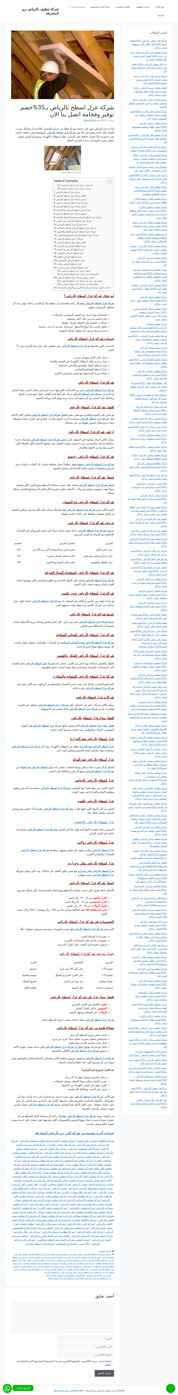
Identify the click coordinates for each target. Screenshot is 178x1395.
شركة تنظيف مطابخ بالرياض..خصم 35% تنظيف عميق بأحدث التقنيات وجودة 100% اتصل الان (149, 226)
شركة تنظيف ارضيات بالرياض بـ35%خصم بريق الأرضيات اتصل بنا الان (149, 261)
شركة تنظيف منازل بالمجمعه (70, 1164)
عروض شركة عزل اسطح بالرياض (71, 213)
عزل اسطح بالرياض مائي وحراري (73, 267)
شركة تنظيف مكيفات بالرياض (36, 1140)
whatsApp (7, 1388)
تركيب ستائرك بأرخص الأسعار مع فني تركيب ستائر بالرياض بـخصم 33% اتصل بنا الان (148, 753)
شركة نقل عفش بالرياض (52, 1148)
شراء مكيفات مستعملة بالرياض (95, 1188)
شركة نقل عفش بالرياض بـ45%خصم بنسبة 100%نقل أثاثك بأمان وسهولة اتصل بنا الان (148, 44)
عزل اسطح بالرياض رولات (69, 263)
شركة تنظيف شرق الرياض (50, 1200)
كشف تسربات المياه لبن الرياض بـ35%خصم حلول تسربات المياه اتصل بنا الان (148, 522)
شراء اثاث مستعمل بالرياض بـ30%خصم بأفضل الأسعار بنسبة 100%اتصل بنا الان (150, 925)
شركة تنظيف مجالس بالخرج (55, 1184)
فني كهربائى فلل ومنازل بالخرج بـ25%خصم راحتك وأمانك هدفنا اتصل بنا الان (148, 1103)
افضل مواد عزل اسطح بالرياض (71, 242)
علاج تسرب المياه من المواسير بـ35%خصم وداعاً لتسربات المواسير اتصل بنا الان (78, 1275)
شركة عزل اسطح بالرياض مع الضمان (73, 210)
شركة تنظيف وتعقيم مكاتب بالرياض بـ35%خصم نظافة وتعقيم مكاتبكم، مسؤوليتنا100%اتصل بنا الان (149, 961)
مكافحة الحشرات (122, 7)
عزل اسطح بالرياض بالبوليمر (70, 253)
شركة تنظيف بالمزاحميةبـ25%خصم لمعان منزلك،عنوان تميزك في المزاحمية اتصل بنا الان (149, 1008)
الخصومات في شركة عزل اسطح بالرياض (80, 274)
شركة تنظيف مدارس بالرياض (83, 1156)
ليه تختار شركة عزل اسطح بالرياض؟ (77, 185)
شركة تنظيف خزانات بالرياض (44, 1212)
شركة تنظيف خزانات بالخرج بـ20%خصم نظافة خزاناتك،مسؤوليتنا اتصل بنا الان (149, 1020)
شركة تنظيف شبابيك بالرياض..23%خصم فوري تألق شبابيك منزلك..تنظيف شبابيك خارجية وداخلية (148, 327)
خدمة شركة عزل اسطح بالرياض (72, 224)
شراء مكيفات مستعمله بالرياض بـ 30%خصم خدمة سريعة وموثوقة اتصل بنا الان (148, 1080)
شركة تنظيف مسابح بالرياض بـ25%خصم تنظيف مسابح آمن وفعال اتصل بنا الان (149, 984)
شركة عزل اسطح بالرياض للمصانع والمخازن (77, 235)
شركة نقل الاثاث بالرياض (58, 1152)
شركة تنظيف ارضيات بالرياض (58, 1231)
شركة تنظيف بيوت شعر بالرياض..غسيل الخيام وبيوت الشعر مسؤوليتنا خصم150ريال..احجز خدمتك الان (147, 878)
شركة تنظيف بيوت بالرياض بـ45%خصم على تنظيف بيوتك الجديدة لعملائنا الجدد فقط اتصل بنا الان (147, 1031)
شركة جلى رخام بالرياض (80, 1223)
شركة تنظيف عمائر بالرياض (68, 1180)
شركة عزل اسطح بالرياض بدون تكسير (74, 220)
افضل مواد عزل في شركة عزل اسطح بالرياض (82, 281)
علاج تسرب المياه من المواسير (72, 1243)
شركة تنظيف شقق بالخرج (52, 1208)
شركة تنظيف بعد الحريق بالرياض (49, 1156)
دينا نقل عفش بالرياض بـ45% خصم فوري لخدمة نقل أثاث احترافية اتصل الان (149, 68)
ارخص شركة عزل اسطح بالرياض (71, 199)
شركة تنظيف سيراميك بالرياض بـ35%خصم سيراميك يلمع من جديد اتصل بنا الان (149, 583)
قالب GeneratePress (64, 1390)
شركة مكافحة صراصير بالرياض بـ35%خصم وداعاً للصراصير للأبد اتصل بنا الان (79, 1278)
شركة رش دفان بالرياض (26, 1231)
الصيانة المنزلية (78, 7)
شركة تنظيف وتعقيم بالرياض (37, 1164)
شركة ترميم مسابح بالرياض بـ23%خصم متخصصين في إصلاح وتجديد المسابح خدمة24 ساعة (151, 351)
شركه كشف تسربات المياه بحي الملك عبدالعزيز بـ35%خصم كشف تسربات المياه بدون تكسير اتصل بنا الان (148, 511)
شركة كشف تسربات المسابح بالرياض (92, 1235)
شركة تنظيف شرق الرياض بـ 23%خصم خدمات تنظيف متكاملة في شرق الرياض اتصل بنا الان (147, 339)
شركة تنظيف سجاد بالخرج (88, 1152)
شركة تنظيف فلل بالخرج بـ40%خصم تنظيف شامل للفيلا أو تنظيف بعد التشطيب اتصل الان (148, 115)
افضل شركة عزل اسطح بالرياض (71, 195)
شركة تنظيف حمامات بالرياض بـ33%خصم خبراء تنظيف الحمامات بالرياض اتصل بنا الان (149, 375)
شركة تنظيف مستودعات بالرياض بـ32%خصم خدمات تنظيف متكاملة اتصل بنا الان (150, 667)
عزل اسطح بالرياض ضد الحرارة (71, 246)
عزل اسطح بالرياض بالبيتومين (71, 260)
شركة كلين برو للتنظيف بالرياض (79, 1266)
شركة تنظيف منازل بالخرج (48, 1172)
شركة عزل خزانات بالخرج (36, 1188)
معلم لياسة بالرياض (102, 1228)
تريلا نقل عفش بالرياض (64, 1188)
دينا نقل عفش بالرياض (84, 1184)
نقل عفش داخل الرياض (25, 1184)
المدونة (161, 15)
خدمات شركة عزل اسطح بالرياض (76, 188)
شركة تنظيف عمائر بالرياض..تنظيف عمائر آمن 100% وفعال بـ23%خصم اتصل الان (149, 289)
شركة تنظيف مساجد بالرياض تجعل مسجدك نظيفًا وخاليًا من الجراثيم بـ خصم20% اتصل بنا (149, 764)
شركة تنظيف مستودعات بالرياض (46, 1168)
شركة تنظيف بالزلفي (24, 1208)
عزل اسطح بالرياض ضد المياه (70, 249)
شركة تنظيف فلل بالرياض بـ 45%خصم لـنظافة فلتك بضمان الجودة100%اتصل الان (147, 139)
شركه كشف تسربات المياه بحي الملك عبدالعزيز (63, 1239)
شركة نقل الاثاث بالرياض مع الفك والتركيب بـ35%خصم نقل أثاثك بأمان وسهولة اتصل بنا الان (149, 949)
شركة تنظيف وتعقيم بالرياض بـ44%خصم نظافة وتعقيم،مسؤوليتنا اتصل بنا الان (149, 127)
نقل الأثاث (159, 7)
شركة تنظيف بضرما (102, 1212)
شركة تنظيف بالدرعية (80, 1196)
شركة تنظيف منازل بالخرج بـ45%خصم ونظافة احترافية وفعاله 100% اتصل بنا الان (148, 1043)
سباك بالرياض (44, 1180)
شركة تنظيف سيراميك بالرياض (72, 1228)
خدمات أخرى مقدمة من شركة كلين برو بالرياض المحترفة (84, 287)
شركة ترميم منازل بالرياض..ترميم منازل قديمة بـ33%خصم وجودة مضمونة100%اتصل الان (150, 79)
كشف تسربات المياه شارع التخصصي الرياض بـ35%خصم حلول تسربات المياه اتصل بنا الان (148, 571)
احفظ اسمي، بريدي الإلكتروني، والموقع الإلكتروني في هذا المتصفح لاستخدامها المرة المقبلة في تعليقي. (64, 1363)
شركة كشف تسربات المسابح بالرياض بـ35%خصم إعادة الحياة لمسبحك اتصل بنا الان (147, 542)
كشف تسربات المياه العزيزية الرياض (49, 1235)
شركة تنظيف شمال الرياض (47, 1216)
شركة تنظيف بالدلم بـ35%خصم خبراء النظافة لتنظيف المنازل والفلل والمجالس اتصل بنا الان (148, 238)
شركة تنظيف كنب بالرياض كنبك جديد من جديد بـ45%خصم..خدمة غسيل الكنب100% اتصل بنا (148, 56)
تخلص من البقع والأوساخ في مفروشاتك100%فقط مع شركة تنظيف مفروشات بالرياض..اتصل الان (148, 866)
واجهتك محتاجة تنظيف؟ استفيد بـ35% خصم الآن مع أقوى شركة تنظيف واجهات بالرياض (148, 398)
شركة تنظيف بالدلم (64, 1140)
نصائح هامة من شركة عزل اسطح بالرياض (80, 284)
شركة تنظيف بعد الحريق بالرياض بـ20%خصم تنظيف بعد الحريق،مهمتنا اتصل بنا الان (148, 831)
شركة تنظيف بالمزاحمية (78, 1168)
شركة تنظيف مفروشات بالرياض (43, 1220)
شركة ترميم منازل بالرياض (50, 1223)
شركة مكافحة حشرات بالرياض (79, 1220)
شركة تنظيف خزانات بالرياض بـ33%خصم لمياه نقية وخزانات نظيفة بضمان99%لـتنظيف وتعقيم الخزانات (148, 705)
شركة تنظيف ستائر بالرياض (58, 1176)
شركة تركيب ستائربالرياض (43, 1204)
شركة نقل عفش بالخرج (62, 1144)
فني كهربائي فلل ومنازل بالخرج (79, 1192)
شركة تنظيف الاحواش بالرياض (83, 1200)
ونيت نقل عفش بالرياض (73, 1204)
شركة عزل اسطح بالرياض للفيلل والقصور (76, 231)
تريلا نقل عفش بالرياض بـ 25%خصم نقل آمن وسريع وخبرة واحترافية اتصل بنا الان (148, 1092)
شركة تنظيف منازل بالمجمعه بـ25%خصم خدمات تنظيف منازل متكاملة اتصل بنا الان (151, 996)
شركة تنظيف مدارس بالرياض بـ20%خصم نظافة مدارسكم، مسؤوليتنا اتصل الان (148, 972)
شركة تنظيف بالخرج (31, 1176)
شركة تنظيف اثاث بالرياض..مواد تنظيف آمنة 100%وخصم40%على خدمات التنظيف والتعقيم (150, 190)
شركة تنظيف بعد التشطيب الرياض (73, 1160)
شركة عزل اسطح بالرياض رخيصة (71, 202)
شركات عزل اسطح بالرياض (70, 238)
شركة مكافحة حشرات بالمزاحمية (95, 1140)
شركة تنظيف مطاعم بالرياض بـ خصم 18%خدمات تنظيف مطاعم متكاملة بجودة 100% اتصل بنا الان (148, 741)
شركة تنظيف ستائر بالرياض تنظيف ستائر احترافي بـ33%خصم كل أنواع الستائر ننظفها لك (149, 842)
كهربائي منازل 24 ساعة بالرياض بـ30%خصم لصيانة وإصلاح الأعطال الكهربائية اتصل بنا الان (150, 410)
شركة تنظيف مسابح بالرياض (37, 1160)
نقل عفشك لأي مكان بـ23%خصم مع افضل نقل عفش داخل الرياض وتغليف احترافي (148, 387)
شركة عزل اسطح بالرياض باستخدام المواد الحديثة (79, 217)
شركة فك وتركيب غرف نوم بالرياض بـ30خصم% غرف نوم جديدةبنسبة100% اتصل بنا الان (149, 901)
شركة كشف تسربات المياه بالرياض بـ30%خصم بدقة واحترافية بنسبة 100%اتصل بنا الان (149, 913)
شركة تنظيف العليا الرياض (88, 1176)
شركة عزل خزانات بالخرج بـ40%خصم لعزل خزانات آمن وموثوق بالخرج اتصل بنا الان (148, 179)
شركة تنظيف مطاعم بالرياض (80, 1216)
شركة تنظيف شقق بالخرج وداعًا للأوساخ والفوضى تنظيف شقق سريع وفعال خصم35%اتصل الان (149, 729)
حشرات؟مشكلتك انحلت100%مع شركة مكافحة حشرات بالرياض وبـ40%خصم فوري (147, 717)
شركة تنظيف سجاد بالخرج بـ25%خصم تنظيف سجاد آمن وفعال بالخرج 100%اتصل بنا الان (148, 937)
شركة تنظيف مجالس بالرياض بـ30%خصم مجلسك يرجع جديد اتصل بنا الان (148, 439)
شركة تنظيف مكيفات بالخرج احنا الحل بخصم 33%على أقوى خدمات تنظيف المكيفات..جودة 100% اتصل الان (148, 819)
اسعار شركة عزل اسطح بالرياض (71, 206)
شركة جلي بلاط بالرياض (90, 1231)
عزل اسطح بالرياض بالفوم (69, 256)
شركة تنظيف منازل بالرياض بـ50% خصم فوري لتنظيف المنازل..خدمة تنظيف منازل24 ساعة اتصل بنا (150, 159)
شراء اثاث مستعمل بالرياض (83, 1148)
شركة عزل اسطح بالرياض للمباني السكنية (76, 227)
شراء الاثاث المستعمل (100, 7)
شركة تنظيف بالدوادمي (82, 1208)
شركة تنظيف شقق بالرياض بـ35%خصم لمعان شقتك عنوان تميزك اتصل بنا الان (148, 300)
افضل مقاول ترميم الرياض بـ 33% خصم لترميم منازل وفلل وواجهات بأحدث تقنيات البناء (150, 91)
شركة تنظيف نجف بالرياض (75, 1212)
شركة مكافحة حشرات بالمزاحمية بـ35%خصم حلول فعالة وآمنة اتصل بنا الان (148, 890)
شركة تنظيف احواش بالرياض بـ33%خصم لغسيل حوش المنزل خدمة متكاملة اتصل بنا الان (148, 594)
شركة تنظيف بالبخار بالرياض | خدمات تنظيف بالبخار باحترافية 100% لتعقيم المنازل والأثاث (148, 250)
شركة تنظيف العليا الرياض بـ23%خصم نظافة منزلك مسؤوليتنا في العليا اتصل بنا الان (148, 363)
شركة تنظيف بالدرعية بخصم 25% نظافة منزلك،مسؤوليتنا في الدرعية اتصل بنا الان (150, 655)
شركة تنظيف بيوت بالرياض (79, 1172)
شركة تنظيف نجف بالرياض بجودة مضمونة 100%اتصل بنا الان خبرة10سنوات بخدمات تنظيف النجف (148, 854)
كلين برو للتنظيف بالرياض (54, 1272)
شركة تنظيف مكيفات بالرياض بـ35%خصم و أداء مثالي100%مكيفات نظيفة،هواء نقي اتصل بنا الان (148, 678)
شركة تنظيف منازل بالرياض (51, 1196)
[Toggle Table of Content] (108, 181)
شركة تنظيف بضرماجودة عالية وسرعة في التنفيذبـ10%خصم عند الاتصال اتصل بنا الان (147, 807)
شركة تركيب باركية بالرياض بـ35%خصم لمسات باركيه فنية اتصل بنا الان (147, 499)
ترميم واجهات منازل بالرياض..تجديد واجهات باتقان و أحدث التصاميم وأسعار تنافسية (147, 103)
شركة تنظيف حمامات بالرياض (43, 1192)
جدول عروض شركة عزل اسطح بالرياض (76, 277)
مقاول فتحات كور (24, 1223)
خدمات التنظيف (143, 7)
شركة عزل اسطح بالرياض (68, 192)
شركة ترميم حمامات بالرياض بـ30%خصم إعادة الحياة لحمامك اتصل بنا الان (148, 606)
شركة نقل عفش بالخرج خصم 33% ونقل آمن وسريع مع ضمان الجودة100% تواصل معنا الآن (149, 643)
